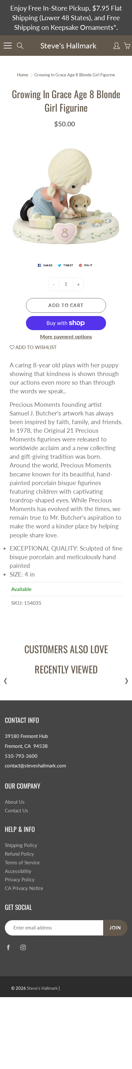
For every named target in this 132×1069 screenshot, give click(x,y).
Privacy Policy (20, 879)
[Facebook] (8, 947)
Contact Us (16, 810)
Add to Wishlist (35, 347)
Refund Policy (19, 854)
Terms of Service (22, 862)
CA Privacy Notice (24, 888)
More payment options (66, 336)
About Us (15, 802)
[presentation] (5, 679)
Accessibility (18, 871)
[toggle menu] (7, 45)
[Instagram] (23, 947)
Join (115, 927)
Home (22, 74)
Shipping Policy (21, 845)
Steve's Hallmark (68, 45)
